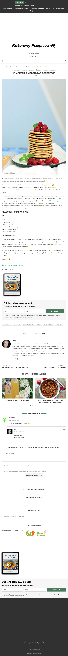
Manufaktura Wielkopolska (53, 201)
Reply (64, 418)
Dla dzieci (17, 324)
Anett (14, 340)
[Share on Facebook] (38, 334)
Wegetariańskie (48, 324)
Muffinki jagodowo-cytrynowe (24, 5)
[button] (25, 2)
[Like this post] (36, 334)
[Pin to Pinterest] (42, 334)
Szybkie (39, 324)
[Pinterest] (35, 11)
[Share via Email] (44, 334)
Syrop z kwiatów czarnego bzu (17, 401)
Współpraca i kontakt (44, 8)
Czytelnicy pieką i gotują (21, 8)
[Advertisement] (34, 26)
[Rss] (37, 11)
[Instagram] (32, 11)
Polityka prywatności (59, 8)
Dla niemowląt (29, 66)
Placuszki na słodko (28, 324)
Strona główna (7, 8)
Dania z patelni (7, 324)
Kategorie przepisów (17, 66)
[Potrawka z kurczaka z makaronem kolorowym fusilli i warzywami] (50, 388)
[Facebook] (30, 11)
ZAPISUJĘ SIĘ (55, 311)
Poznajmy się (33, 8)
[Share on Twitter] (40, 334)
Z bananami (59, 324)
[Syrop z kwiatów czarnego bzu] (17, 388)
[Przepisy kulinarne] (41, 530)
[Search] (65, 61)
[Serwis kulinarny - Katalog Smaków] (12, 530)
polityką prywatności (27, 317)
